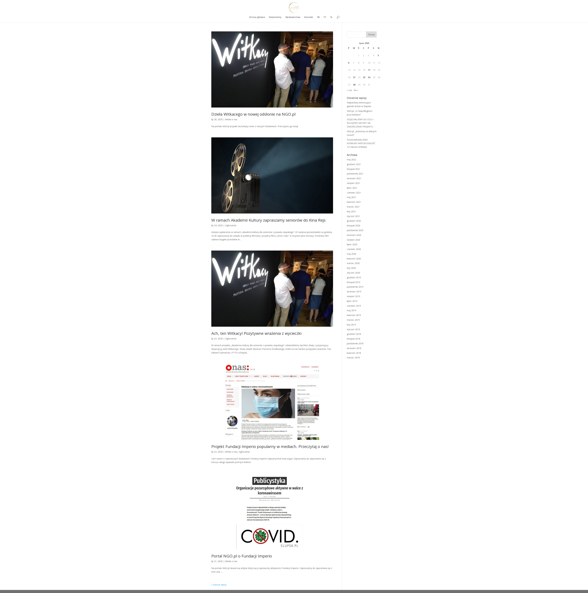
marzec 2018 (353, 357)
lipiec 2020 (352, 244)
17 (369, 69)
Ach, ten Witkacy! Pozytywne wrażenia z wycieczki (256, 333)
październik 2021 (355, 173)
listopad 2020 (353, 225)
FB (318, 17)
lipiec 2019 (352, 301)
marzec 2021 (353, 206)
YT (325, 17)
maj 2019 (351, 310)
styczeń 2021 (353, 216)
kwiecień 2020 (354, 258)
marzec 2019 (353, 319)
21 (354, 77)
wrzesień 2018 (354, 348)
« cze (349, 90)
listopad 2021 (353, 169)
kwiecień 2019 (354, 315)
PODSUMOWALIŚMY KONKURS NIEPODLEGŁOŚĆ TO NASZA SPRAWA (361, 143)
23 (364, 77)
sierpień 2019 (353, 296)
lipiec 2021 (352, 187)
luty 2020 (351, 267)
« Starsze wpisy (218, 584)
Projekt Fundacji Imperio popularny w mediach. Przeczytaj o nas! (270, 446)
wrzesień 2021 (354, 178)
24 (369, 77)
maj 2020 (351, 253)
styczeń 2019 (353, 329)
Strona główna (257, 17)
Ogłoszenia (230, 225)
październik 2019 (355, 286)
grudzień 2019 (354, 277)
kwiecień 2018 (354, 352)
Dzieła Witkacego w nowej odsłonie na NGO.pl (253, 114)
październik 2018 (355, 343)
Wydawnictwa (292, 17)
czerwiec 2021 (354, 192)
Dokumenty (275, 17)
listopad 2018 (353, 338)
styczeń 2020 (353, 272)
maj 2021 (351, 197)
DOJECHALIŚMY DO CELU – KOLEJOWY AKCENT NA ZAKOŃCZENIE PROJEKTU (360, 123)
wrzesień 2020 (354, 235)
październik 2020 (355, 230)
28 (354, 84)
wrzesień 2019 (354, 291)
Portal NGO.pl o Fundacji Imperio (241, 556)
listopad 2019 (353, 282)
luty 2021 (351, 211)
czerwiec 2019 (354, 305)
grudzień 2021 (354, 164)
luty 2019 (351, 324)
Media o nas (231, 119)
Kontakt (308, 17)
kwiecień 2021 (354, 201)
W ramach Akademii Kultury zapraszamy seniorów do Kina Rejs (268, 220)
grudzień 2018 (354, 333)
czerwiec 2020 (354, 249)
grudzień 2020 (354, 220)
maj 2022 (351, 159)
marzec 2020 (353, 263)
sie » (356, 90)
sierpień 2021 (353, 183)
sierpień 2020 (353, 239)
